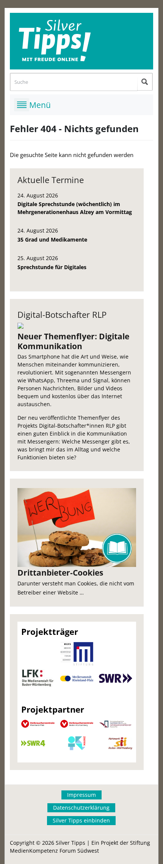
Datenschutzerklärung (81, 807)
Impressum (81, 794)
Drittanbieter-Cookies (60, 572)
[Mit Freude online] (81, 41)
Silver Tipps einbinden (81, 820)
